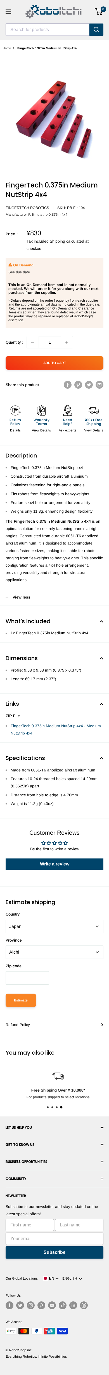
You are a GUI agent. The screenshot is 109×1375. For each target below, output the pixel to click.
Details (15, 430)
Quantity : (14, 342)
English (70, 1278)
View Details (41, 430)
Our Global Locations (22, 1278)
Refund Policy (18, 1024)
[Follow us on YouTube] (52, 1305)
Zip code (14, 966)
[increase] (67, 342)
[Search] (96, 30)
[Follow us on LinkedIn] (73, 1305)
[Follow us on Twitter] (20, 1305)
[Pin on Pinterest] (78, 385)
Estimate (21, 1000)
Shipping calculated (67, 241)
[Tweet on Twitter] (89, 385)
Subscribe (54, 1252)
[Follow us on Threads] (84, 1305)
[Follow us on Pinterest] (41, 1305)
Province (14, 940)
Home (7, 48)
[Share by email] (99, 385)
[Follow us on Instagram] (31, 1305)
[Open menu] (8, 12)
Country (13, 914)
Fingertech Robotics (27, 208)
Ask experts (67, 430)
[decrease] (33, 342)
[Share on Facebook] (68, 385)
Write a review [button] (54, 864)
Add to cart (54, 363)
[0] (98, 11)
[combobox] (47, 30)
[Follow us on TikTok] (63, 1305)
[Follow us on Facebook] (9, 1305)
